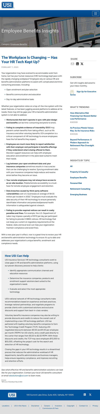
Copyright (70, 406)
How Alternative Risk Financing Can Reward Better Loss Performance (83, 116)
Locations (5, 406)
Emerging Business (78, 195)
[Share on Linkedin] (77, 64)
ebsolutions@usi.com (18, 376)
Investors (58, 406)
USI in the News (20, 406)
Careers (47, 406)
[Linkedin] (84, 395)
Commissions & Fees (50, 408)
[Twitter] (90, 395)
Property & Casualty (79, 172)
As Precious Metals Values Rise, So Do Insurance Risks (82, 129)
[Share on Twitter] (82, 64)
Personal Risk (76, 183)
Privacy (95, 406)
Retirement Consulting (80, 189)
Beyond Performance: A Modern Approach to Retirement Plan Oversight (82, 143)
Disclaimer (35, 406)
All (71, 166)
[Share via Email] (73, 64)
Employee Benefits (18, 44)
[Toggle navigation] (95, 13)
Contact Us (83, 406)
